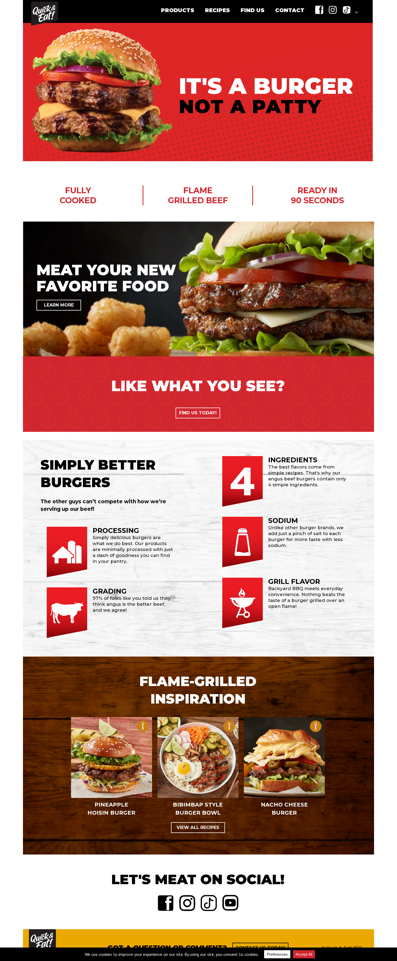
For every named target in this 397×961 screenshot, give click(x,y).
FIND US (252, 10)
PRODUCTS (177, 10)
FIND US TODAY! (198, 412)
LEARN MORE (59, 305)
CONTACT (289, 10)
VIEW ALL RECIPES (198, 827)
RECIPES (217, 10)
